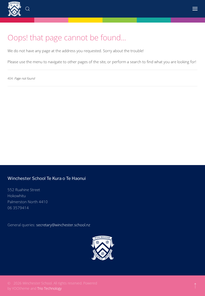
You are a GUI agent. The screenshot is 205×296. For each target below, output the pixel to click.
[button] (27, 9)
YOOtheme (21, 288)
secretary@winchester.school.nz (63, 224)
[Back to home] (14, 9)
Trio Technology (49, 288)
